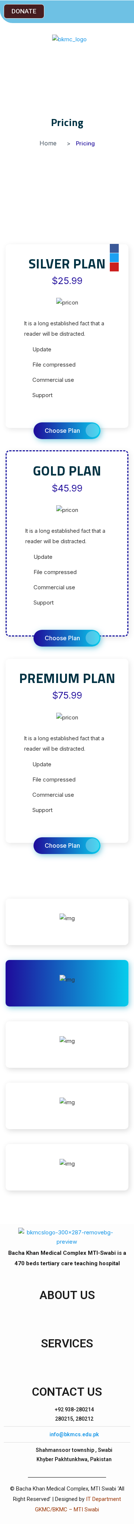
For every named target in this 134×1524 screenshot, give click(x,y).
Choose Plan (62, 430)
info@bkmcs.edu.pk (74, 1434)
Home (48, 143)
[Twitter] (114, 257)
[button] (24, 11)
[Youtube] (114, 266)
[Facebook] (114, 248)
